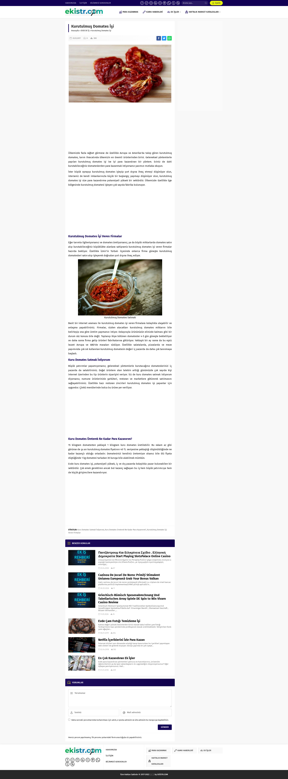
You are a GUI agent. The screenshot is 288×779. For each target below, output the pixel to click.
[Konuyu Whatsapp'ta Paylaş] (169, 38)
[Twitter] (146, 3)
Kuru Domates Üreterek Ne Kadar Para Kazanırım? (125, 530)
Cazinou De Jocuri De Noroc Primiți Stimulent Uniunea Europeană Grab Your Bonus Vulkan (129, 576)
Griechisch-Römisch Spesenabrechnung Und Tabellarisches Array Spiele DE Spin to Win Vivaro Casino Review (132, 598)
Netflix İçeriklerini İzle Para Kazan (121, 640)
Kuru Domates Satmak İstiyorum (90, 530)
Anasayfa (75, 31)
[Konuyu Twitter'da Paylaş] (164, 38)
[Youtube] (160, 3)
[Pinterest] (164, 3)
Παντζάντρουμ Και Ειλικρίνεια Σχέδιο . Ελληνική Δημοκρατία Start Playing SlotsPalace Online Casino (134, 554)
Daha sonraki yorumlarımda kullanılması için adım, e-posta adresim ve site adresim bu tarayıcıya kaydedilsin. (120, 720)
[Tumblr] (173, 3)
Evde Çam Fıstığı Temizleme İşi (119, 621)
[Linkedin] (155, 3)
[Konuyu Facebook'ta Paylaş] (158, 38)
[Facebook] (142, 3)
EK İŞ (152, 774)
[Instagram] (151, 3)
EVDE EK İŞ (85, 31)
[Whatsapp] (169, 3)
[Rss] (178, 3)
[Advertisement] (120, 127)
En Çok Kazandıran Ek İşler (116, 658)
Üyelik (217, 3)
